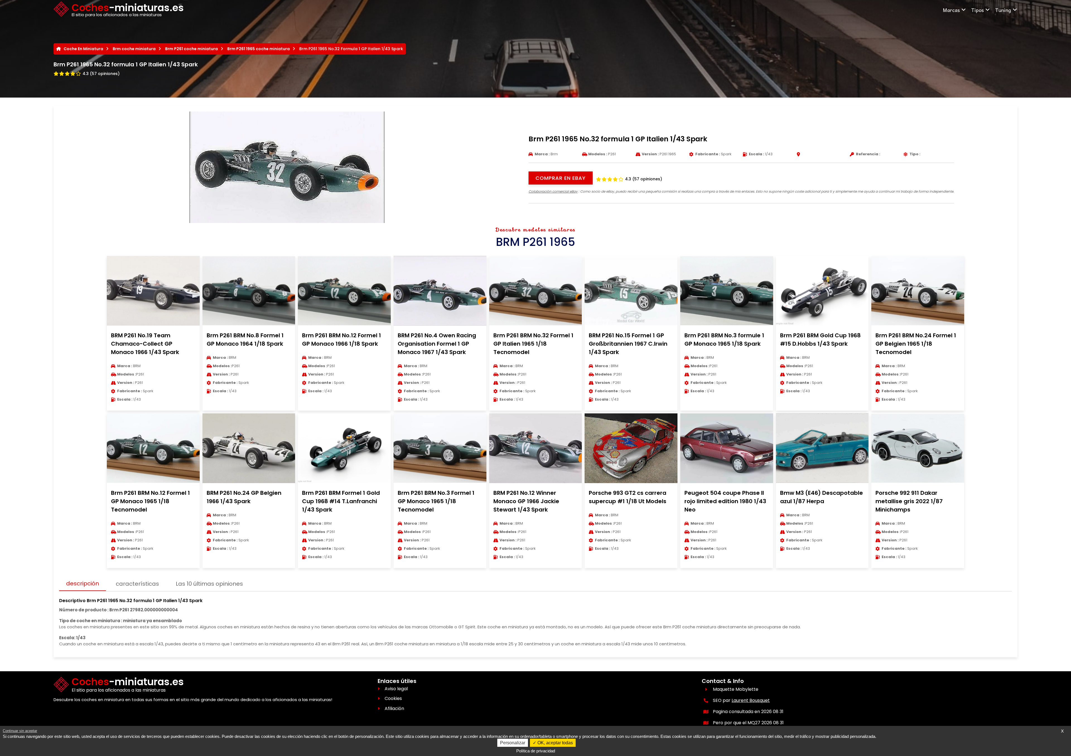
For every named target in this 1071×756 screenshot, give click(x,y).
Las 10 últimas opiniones (209, 584)
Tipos (977, 10)
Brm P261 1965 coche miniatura (258, 49)
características (137, 584)
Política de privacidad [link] (535, 750)
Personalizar (512, 742)
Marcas (951, 10)
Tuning (1003, 10)
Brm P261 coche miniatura (191, 49)
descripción (82, 583)
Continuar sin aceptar (20, 731)
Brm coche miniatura (134, 49)
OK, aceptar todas (554, 742)
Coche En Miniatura (83, 49)
